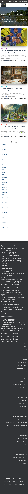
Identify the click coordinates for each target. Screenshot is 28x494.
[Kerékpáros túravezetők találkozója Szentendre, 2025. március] (14, 37)
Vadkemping (6, 287)
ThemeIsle (18, 490)
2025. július (4, 149)
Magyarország (23, 428)
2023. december (5, 197)
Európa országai (22, 375)
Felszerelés (15, 258)
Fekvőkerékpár (5, 258)
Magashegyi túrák (22, 419)
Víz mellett (16, 290)
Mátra (24, 273)
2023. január (4, 224)
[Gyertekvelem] (4, 5)
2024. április (4, 187)
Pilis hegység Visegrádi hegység (19, 324)
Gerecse (21, 258)
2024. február (4, 192)
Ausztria (17, 246)
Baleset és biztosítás (21, 346)
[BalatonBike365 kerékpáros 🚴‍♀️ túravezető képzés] (14, 75)
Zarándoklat (23, 473)
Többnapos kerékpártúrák (20, 457)
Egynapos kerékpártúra (10, 256)
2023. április (4, 217)
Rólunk (6, 1)
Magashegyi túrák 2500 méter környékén (16, 422)
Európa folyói (23, 371)
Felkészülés (15, 1)
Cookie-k (15, 484)
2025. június (4, 152)
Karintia (18, 263)
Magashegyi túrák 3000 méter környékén (16, 425)
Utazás (25, 466)
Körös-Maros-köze (4, 273)
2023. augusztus (5, 207)
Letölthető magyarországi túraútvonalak (16, 413)
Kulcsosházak (23, 406)
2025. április (4, 157)
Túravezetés (4, 48)
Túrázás (19, 1)
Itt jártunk (24, 390)
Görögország (4, 263)
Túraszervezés (23, 460)
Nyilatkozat (21, 484)
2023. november (5, 199)
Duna (5, 250)
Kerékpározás (24, 1)
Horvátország (13, 263)
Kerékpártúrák (23, 403)
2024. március (4, 189)
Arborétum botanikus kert (9, 246)
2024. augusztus (5, 177)
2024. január (4, 194)
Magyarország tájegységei (20, 432)
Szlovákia (3, 277)
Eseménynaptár (23, 359)
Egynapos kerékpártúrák (20, 356)
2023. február (4, 222)
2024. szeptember (5, 174)
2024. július (4, 179)
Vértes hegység (6, 290)
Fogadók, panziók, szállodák (19, 384)
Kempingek (24, 394)
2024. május (4, 184)
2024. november (5, 169)
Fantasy (25, 378)
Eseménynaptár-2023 (22, 362)
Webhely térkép (7, 484)
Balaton (3, 248)
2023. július (4, 209)
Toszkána (3, 282)
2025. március (4, 159)
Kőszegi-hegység (13, 273)
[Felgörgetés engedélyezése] (25, 491)
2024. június (4, 182)
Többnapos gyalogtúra (13, 282)
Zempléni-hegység (17, 292)
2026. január (4, 144)
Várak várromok (15, 287)
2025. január (4, 164)
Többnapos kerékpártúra (10, 284)
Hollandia (9, 263)
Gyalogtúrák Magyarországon (12, 261)
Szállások (24, 444)
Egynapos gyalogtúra (9, 253)
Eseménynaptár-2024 (22, 365)
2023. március (4, 219)
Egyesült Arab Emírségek (11, 250)
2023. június (4, 212)
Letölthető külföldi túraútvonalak (17, 409)
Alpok (3, 246)
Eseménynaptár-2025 (22, 368)
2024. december (5, 167)
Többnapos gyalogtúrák (20, 454)
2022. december (5, 227)
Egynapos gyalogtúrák (21, 353)
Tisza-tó (22, 279)
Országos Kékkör (22, 438)
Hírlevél (21, 487)
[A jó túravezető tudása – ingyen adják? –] (14, 113)
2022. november (5, 230)
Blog (25, 349)
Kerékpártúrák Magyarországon (8, 269)
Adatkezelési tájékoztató (11, 487)
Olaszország (4, 275)
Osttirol (9, 276)
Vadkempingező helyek (21, 470)
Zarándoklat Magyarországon (7, 292)
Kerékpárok (24, 400)
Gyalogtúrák (23, 387)
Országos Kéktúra (22, 441)
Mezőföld (20, 273)
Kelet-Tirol (4, 265)
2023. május (4, 214)
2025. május (4, 154)
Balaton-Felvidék (11, 248)
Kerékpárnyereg (22, 397)
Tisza (17, 279)
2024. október (4, 172)
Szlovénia (7, 277)
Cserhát (2, 250)
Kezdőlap (2, 1)
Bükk (22, 248)
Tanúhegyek (12, 277)
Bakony (23, 246)
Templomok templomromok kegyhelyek (8, 279)
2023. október (4, 202)
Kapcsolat (10, 1)
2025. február (4, 162)
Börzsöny (18, 248)
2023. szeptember (5, 204)
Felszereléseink (23, 381)
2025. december (5, 147)
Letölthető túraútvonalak (20, 416)
